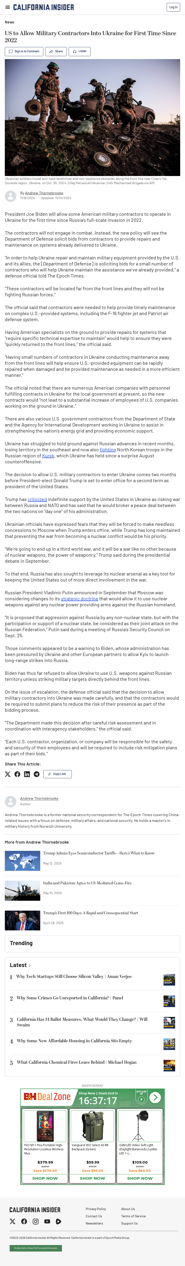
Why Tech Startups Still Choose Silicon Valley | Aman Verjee (74, 976)
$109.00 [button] (140, 1162)
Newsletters (94, 1223)
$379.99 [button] (45, 1162)
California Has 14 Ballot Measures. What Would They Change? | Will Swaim (82, 1022)
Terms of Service (133, 1216)
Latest (18, 965)
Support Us (129, 1223)
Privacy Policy (96, 1209)
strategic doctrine (79, 599)
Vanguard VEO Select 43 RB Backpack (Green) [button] (90, 1147)
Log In (173, 7)
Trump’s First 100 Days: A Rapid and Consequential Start (90, 913)
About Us (128, 1209)
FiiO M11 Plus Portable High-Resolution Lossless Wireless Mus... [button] (43, 1148)
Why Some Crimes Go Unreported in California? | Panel (70, 998)
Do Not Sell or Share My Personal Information (35, 1248)
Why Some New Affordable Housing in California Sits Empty (74, 1041)
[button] (155, 1097)
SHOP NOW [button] (45, 1178)
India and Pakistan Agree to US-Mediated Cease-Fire (87, 883)
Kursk (48, 456)
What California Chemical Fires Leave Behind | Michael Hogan (77, 1062)
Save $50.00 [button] (92, 1170)
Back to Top (166, 1256)
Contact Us (94, 1216)
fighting (108, 450)
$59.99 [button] (92, 1162)
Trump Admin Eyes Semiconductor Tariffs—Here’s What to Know (99, 853)
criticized (37, 499)
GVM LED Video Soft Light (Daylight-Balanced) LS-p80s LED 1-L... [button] (138, 1148)
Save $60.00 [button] (140, 1170)
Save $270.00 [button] (45, 1170)
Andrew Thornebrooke (44, 193)
